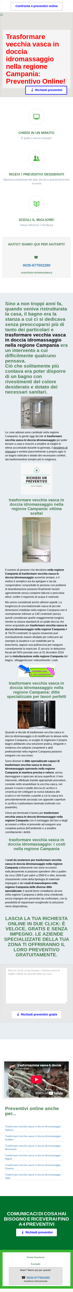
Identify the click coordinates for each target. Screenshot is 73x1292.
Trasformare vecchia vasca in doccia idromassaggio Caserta (33, 1167)
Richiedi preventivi (48, 90)
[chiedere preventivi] (36, 478)
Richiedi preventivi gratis (39, 1014)
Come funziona (35, 1257)
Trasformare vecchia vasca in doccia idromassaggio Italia (33, 1176)
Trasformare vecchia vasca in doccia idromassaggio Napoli (33, 1157)
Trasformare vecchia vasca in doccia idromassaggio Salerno (33, 1128)
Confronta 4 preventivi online (36, 6)
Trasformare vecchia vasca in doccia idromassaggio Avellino (33, 1138)
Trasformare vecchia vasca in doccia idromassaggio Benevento (33, 1147)
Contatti (35, 1264)
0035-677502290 (36, 265)
